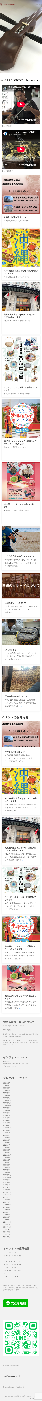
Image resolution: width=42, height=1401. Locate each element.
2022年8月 (6, 1180)
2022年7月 (6, 1182)
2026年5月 (6, 1090)
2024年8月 (6, 1135)
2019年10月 (7, 1227)
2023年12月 (7, 1155)
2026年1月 (6, 1098)
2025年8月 (6, 1108)
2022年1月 (6, 1190)
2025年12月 (7, 1100)
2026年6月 (6, 1088)
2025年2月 (6, 1120)
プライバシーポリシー (10, 1066)
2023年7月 (6, 1162)
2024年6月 (6, 1140)
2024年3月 (6, 1147)
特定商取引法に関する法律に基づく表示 (15, 1063)
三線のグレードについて (15, 603)
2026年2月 (6, 1095)
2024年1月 (6, 1152)
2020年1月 (6, 1219)
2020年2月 (6, 1217)
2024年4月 (6, 1145)
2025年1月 (6, 1123)
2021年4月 (6, 1199)
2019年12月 (7, 1222)
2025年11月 (7, 1103)
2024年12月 (7, 1125)
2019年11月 (7, 1224)
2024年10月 (7, 1130)
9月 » (16, 1277)
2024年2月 (6, 1150)
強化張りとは (10, 649)
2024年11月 (7, 1128)
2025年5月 (6, 1115)
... (30, 220)
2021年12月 (7, 1192)
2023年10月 (7, 1157)
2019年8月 (6, 1232)
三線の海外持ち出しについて (17, 696)
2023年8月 (6, 1160)
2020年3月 (6, 1214)
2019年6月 (6, 1237)
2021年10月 (7, 1195)
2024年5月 (6, 1142)
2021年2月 (6, 1202)
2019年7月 (6, 1234)
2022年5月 (6, 1185)
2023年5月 (6, 1167)
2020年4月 (6, 1212)
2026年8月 (6, 1083)
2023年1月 (6, 1172)
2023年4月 (6, 1170)
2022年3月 (6, 1187)
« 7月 (6, 1277)
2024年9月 (6, 1132)
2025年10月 (7, 1105)
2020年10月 (7, 1207)
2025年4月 (6, 1118)
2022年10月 (7, 1177)
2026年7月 (6, 1085)
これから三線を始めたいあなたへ (19, 556)
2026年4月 (6, 1093)
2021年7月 (6, 1197)
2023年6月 (6, 1165)
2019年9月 (6, 1229)
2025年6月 (6, 1113)
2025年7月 (6, 1110)
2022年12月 (7, 1175)
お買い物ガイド (8, 1061)
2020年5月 (6, 1209)
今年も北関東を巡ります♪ (15, 217)
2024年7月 (6, 1137)
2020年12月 (7, 1204)
